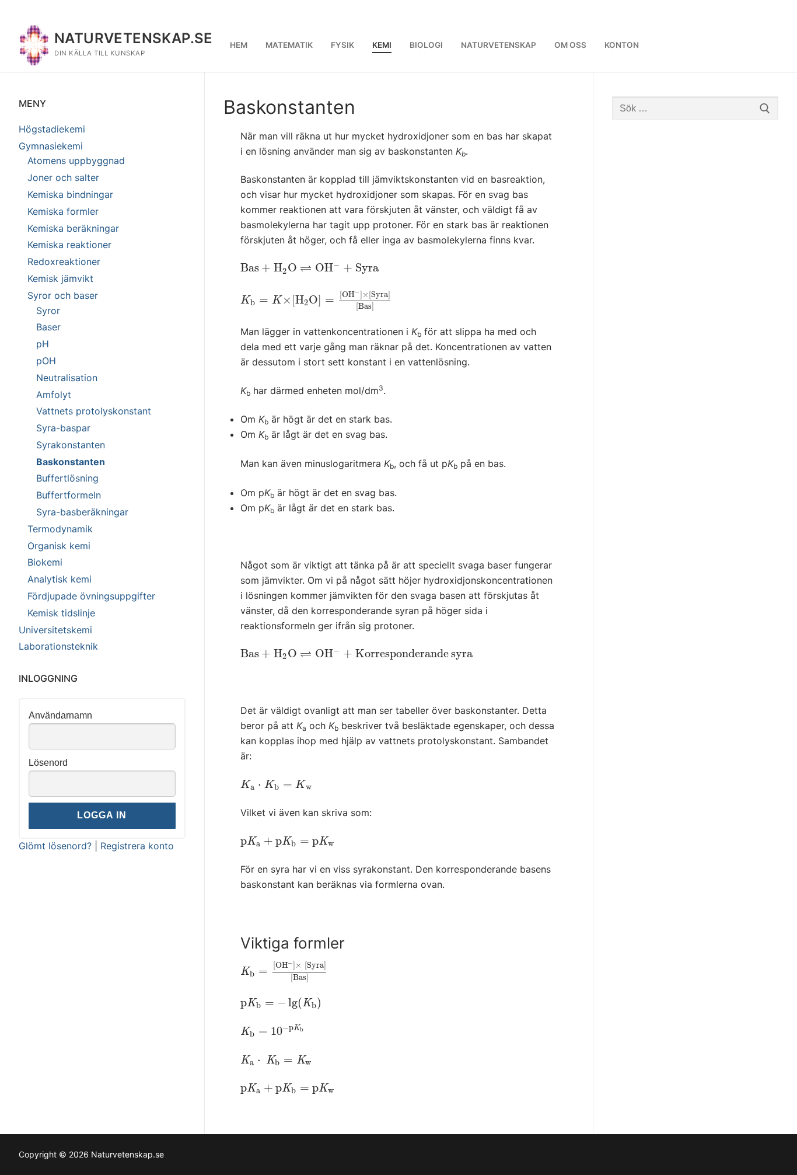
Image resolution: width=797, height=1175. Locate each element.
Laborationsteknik (58, 646)
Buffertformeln (68, 495)
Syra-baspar (63, 428)
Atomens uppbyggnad (76, 160)
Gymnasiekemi (51, 146)
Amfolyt (53, 394)
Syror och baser (62, 295)
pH (42, 344)
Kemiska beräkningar (73, 228)
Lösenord (48, 763)
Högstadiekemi (52, 129)
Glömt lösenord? (55, 846)
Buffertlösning (67, 478)
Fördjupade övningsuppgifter (91, 596)
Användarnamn (60, 715)
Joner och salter (63, 177)
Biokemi (44, 562)
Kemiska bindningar (70, 194)
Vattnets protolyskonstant (93, 411)
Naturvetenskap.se (133, 38)
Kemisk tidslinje (61, 613)
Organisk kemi (58, 546)
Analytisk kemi (59, 579)
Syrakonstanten (70, 445)
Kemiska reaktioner (69, 244)
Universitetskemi (55, 630)
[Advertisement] (695, 314)
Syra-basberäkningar (82, 512)
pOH (46, 361)
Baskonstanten (70, 462)
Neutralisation (66, 377)
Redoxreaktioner (63, 261)
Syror (48, 310)
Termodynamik (60, 529)
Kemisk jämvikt (60, 278)
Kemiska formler (63, 211)
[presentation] (309, 268)
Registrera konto (137, 846)
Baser (48, 327)
